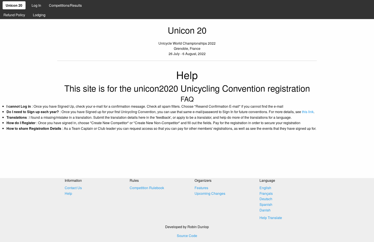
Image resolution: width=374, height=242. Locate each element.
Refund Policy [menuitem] (14, 14)
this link (308, 111)
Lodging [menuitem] (39, 14)
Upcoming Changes (210, 193)
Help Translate (271, 217)
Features (201, 187)
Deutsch (266, 198)
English (265, 187)
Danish (265, 210)
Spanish (266, 204)
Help (68, 193)
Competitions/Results (65, 5)
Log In (36, 5)
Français (266, 193)
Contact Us (73, 187)
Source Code (187, 235)
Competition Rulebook (147, 187)
